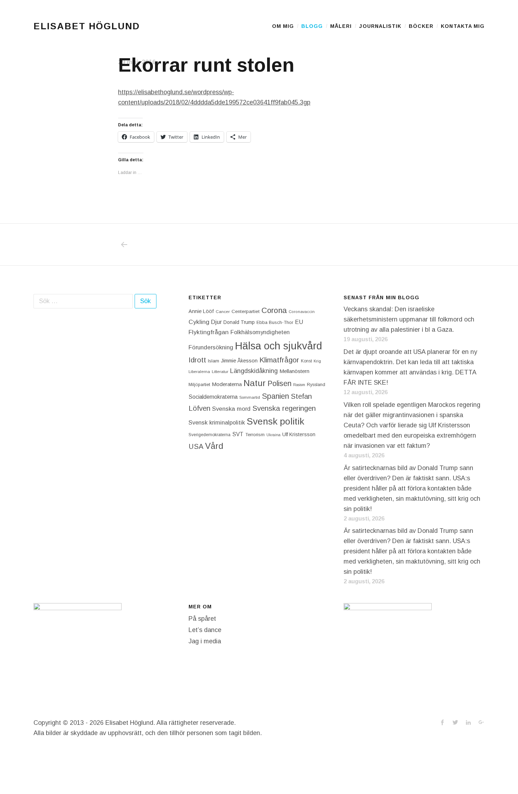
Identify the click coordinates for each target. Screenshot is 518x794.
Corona (274, 310)
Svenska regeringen (284, 408)
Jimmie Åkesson (239, 360)
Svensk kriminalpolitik (217, 422)
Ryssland (316, 384)
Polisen (279, 383)
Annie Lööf (201, 311)
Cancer (223, 311)
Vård (214, 446)
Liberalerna (199, 371)
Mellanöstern (294, 371)
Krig (317, 361)
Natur (254, 383)
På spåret (202, 618)
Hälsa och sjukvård (278, 345)
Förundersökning (211, 347)
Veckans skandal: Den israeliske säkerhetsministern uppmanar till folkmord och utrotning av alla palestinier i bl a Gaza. (409, 319)
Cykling (199, 321)
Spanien (275, 396)
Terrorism (255, 434)
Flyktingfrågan (209, 332)
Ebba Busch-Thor (275, 322)
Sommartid (249, 397)
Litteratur (220, 371)
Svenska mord (231, 408)
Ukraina (273, 435)
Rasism (299, 385)
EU (299, 322)
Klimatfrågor (279, 360)
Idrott (197, 360)
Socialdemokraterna (213, 397)
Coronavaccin (302, 311)
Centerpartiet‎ (246, 311)
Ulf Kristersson (298, 434)
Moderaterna (227, 384)
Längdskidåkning (254, 370)
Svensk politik (275, 421)
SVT (237, 434)
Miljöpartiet (199, 384)
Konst (306, 361)
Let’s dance (205, 629)
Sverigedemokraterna (209, 434)
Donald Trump (239, 322)
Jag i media (205, 641)
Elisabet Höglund (86, 26)
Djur (216, 322)
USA (196, 446)
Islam (213, 360)
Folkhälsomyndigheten (260, 332)
